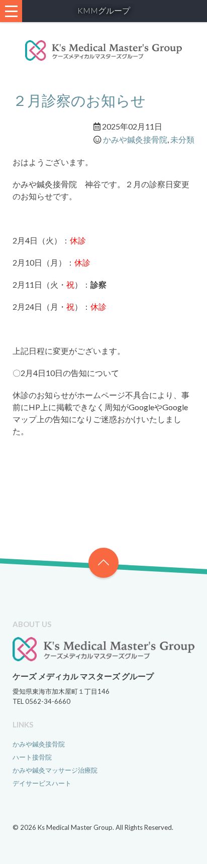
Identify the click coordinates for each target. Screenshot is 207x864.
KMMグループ (103, 10)
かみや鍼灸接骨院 (135, 139)
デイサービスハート (42, 783)
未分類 (182, 139)
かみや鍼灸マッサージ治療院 (55, 770)
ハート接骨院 (32, 757)
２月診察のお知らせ (79, 100)
